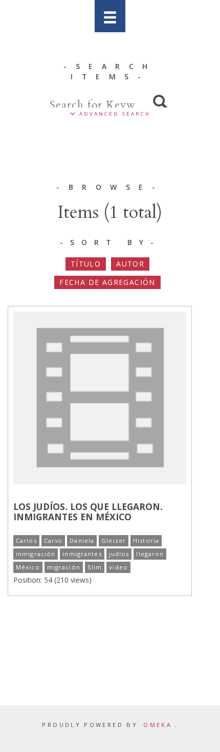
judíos (119, 554)
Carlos (26, 540)
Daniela (82, 540)
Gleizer (113, 540)
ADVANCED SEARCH (113, 113)
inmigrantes (81, 554)
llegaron (150, 554)
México (28, 567)
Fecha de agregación (107, 282)
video (118, 567)
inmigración (35, 554)
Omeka (157, 724)
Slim (94, 567)
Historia (146, 540)
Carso (53, 540)
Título (86, 264)
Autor (130, 264)
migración (63, 567)
